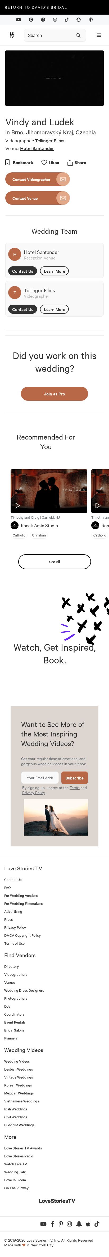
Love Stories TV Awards (23, 1148)
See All (54, 561)
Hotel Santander (37, 148)
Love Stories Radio (18, 1155)
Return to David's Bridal (36, 7)
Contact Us (22, 271)
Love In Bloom (15, 1179)
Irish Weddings (15, 1108)
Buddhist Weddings (19, 1124)
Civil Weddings (15, 1116)
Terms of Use (14, 943)
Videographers (15, 974)
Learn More (54, 271)
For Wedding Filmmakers (23, 903)
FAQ (7, 887)
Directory (11, 966)
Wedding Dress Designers (24, 990)
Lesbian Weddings (18, 1069)
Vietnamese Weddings (21, 1100)
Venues (9, 982)
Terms (75, 787)
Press (8, 919)
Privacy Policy (33, 792)
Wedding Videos (17, 1061)
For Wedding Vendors (21, 895)
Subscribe (75, 778)
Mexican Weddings (19, 1093)
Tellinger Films (50, 140)
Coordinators (14, 1014)
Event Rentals (14, 1022)
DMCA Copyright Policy (22, 935)
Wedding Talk (15, 1171)
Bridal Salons (14, 1030)
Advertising (13, 911)
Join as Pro (54, 394)
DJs (7, 1006)
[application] (54, 78)
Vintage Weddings (18, 1077)
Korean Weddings (18, 1085)
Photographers (15, 998)
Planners (10, 1038)
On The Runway (16, 1187)
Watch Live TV (15, 1163)
